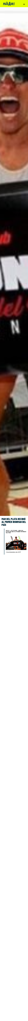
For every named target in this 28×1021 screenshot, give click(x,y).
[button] (24, 4)
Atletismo (14, 530)
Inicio (7, 530)
